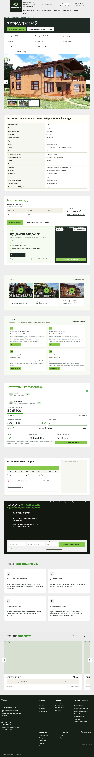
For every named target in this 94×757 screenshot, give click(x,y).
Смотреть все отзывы (78, 321)
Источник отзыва (15, 344)
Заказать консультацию (46, 4)
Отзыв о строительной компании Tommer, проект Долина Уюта (70, 302)
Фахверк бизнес (78, 706)
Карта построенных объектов (68, 738)
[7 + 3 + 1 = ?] (52, 544)
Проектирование (60, 703)
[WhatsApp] (61, 4)
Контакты (66, 10)
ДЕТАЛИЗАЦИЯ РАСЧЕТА (16, 29)
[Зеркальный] (47, 81)
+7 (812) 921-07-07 (77, 3)
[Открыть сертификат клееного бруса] (33, 488)
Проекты (12, 17)
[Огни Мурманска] (43, 657)
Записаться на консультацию (71, 544)
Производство (43, 711)
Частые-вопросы (44, 746)
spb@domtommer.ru (9, 710)
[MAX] (67, 4)
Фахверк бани (78, 714)
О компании (42, 703)
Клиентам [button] (57, 10)
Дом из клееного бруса (18, 304)
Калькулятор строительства (47, 738)
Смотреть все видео (79, 279)
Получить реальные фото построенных (40, 29)
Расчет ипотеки (43, 735)
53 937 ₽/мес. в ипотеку (76, 214)
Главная (6, 17)
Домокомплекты (79, 716)
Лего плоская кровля (80, 703)
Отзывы (41, 706)
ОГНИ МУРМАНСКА (14, 677)
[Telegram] (64, 4)
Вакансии (42, 708)
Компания (47, 10)
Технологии (42, 740)
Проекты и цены (28, 10)
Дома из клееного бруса (81, 708)
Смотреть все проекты (81, 636)
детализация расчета (15, 222)
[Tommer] (16, 6)
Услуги (39, 10)
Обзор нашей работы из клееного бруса (44, 303)
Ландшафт (58, 710)
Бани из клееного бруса (81, 711)
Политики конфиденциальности (54, 549)
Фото (61, 735)
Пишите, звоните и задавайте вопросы (11, 714)
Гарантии (41, 743)
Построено (74, 10)
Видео (25, 13)
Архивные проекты (21, 17)
